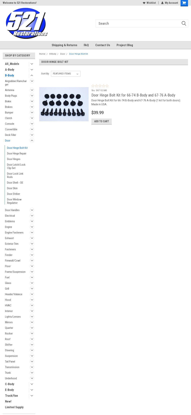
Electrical (10, 215)
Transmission (12, 367)
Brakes (8, 107)
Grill (7, 288)
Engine (8, 227)
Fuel (7, 277)
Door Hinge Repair (16, 153)
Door (7, 140)
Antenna (9, 90)
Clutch (8, 118)
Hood (8, 300)
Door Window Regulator (14, 201)
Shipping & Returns (64, 45)
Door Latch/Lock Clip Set (16, 166)
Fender (8, 255)
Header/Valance (13, 294)
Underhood (11, 378)
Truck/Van (11, 395)
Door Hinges (13, 159)
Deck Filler (10, 135)
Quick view (64, 124)
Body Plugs (11, 95)
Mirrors (9, 322)
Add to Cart (101, 121)
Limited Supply (14, 407)
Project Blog (125, 45)
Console (9, 123)
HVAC (8, 305)
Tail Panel (10, 361)
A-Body (9, 69)
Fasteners (10, 249)
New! (8, 401)
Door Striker (13, 194)
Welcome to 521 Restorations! (20, 2)
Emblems (10, 221)
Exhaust (9, 238)
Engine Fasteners (14, 232)
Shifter (8, 344)
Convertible (11, 129)
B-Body (9, 75)
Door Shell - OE (15, 182)
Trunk (8, 372)
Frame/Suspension (15, 271)
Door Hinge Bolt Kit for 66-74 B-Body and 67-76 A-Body (133, 95)
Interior (9, 311)
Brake (8, 101)
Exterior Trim (11, 243)
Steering (9, 350)
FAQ (86, 45)
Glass (8, 283)
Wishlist (151, 2)
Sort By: (45, 73)
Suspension (11, 356)
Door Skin (12, 188)
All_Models (12, 64)
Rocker (9, 333)
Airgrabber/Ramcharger (16, 82)
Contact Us (102, 45)
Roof (7, 339)
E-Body (9, 390)
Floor (8, 266)
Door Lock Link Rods (15, 175)
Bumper (9, 112)
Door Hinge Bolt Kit (17, 148)
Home (42, 54)
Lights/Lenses (13, 316)
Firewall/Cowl (12, 260)
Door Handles (12, 210)
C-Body (9, 384)
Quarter (9, 328)
